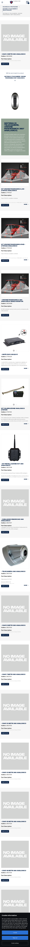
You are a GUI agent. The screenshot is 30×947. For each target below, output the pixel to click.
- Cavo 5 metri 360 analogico (13, 625)
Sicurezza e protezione (10, 6)
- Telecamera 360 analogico (13, 571)
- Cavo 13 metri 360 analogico (13, 772)
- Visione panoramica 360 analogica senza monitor (12, 300)
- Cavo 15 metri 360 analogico (13, 821)
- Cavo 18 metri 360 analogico (13, 870)
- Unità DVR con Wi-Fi (9, 354)
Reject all (15, 937)
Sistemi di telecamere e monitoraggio (10, 9)
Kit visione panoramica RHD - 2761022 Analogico (13, 245)
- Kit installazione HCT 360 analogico (12, 464)
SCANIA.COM (16, 1)
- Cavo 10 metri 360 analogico (13, 723)
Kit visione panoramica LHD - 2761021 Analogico (13, 189)
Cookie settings (15, 943)
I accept (15, 932)
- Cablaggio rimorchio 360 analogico (12, 520)
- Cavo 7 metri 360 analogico (13, 674)
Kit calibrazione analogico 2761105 (13, 409)
